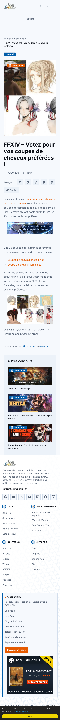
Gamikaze (10, 610)
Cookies (36, 569)
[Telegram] (44, 182)
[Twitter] (20, 182)
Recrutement (38, 559)
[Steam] (5, 497)
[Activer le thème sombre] (47, 6)
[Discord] (13, 497)
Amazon (44, 346)
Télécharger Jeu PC (15, 631)
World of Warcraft (40, 520)
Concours (19, 38)
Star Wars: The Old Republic (41, 514)
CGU (34, 564)
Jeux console (9, 518)
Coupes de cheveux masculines (25, 259)
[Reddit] (52, 182)
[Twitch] (37, 497)
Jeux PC (6, 513)
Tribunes (6, 564)
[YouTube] (29, 497)
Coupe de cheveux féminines (24, 264)
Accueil (7, 38)
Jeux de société (10, 528)
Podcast (6, 580)
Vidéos (5, 574)
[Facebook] (28, 182)
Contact (36, 548)
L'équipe (36, 553)
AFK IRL (6, 569)
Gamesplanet (29, 346)
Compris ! (30, 716)
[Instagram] (53, 497)
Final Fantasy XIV (40, 525)
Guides (5, 559)
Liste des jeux (9, 534)
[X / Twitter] (21, 497)
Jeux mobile (8, 523)
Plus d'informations (21, 711)
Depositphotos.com (14, 626)
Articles (6, 553)
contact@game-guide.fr (14, 488)
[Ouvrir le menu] (54, 6)
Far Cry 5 (36, 530)
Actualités (7, 548)
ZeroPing (9, 616)
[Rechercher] (40, 6)
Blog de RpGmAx (13, 621)
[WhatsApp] (36, 182)
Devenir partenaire (16, 650)
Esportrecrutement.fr (15, 642)
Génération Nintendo (15, 637)
